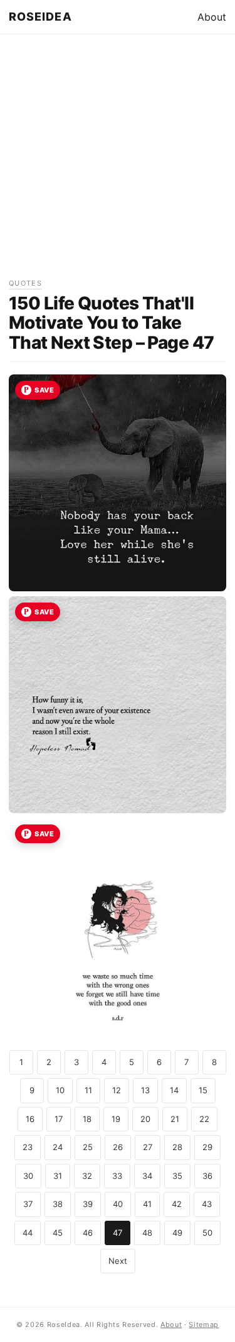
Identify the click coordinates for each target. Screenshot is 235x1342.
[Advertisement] (117, 160)
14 (174, 1090)
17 (59, 1119)
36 (207, 1176)
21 (174, 1119)
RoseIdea (40, 16)
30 (28, 1176)
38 (58, 1204)
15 (203, 1090)
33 (117, 1176)
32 (87, 1176)
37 (28, 1204)
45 (58, 1233)
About (211, 17)
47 (117, 1233)
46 (88, 1233)
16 (30, 1119)
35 (177, 1176)
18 (87, 1119)
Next (117, 1261)
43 (207, 1204)
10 (60, 1090)
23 (28, 1147)
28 (177, 1147)
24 (58, 1147)
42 (177, 1204)
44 (28, 1233)
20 (145, 1119)
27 (147, 1147)
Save (44, 390)
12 (116, 1090)
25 (88, 1147)
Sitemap (204, 1324)
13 (145, 1090)
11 (88, 1090)
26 (118, 1147)
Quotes (25, 283)
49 (177, 1233)
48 (147, 1233)
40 (118, 1204)
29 (207, 1147)
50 (207, 1233)
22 (204, 1119)
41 (147, 1204)
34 (147, 1176)
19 (116, 1119)
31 (57, 1176)
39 (88, 1204)
